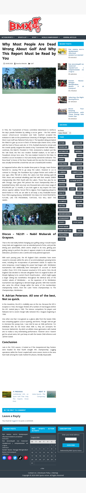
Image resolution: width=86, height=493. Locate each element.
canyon (79, 160)
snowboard (63, 210)
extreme (62, 181)
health (61, 193)
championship (76, 164)
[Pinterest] (26, 458)
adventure (63, 147)
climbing (62, 172)
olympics (62, 201)
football (62, 189)
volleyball (63, 235)
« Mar (42, 468)
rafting (62, 206)
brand (61, 160)
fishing (79, 185)
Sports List (22, 37)
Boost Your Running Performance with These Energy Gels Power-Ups (76, 112)
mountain (78, 197)
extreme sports (76, 181)
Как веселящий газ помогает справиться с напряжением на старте (76, 68)
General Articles (69, 37)
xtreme (61, 239)
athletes (78, 147)
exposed (79, 176)
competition (77, 172)
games (72, 189)
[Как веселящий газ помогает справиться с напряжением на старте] (62, 68)
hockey (79, 193)
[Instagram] (10, 458)
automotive (63, 151)
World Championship (50, 37)
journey (62, 197)
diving (61, 176)
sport (80, 218)
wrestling (78, 235)
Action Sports (7, 37)
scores (79, 206)
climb (80, 168)
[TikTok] (20, 458)
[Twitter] (15, 458)
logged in (15, 421)
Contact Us (32, 473)
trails (79, 231)
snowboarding (65, 214)
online (79, 201)
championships (65, 168)
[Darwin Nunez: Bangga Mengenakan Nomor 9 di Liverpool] (62, 85)
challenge (63, 164)
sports (61, 222)
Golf (32, 63)
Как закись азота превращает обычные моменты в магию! (76, 52)
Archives (61, 130)
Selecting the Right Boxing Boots (76, 98)
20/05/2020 (9, 63)
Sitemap (55, 473)
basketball (63, 155)
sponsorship (64, 218)
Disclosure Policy (44, 473)
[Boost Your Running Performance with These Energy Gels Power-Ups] (62, 113)
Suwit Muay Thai (65, 231)
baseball (78, 151)
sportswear (63, 227)
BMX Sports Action (75, 451)
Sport (34, 37)
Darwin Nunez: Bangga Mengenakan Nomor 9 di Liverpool (76, 84)
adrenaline (77, 143)
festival (62, 185)
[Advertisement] (43, 7)
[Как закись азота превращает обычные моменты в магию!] (62, 54)
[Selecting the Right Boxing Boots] (62, 102)
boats (80, 155)
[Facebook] (4, 458)
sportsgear (77, 222)
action (61, 143)
